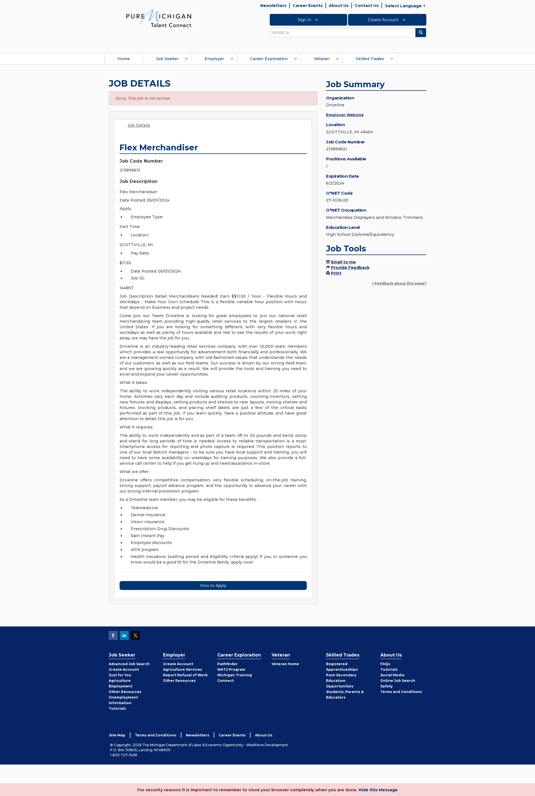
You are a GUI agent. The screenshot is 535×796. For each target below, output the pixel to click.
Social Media (392, 675)
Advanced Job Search (129, 664)
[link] (158, 17)
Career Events (308, 5)
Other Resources (125, 692)
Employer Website (345, 114)
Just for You (120, 675)
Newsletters (273, 5)
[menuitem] (123, 58)
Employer (214, 58)
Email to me (343, 261)
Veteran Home (285, 664)
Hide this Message (378, 789)
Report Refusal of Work (185, 675)
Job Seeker (167, 58)
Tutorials (117, 708)
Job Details (139, 125)
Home (124, 58)
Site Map (117, 735)
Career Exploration (269, 58)
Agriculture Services (182, 669)
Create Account (384, 19)
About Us (339, 5)
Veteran (322, 58)
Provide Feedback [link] (350, 267)
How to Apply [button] (213, 585)
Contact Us (367, 5)
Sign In (305, 19)
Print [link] (336, 273)
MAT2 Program (231, 669)
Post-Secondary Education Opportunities (341, 680)
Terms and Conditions (401, 692)
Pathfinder (227, 664)
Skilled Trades (370, 58)
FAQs (385, 664)
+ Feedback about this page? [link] (399, 283)
